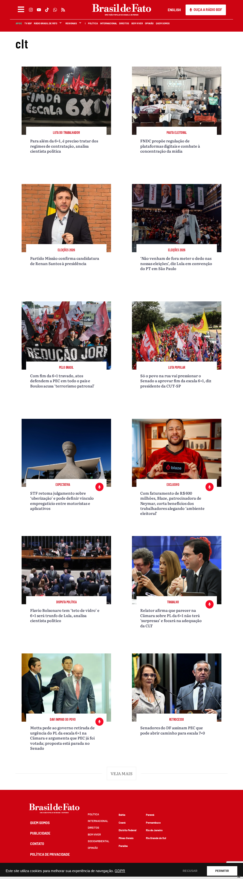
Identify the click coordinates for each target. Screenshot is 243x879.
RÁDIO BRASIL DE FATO (45, 23)
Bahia (122, 814)
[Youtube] (39, 10)
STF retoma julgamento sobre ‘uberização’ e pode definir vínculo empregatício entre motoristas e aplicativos (62, 500)
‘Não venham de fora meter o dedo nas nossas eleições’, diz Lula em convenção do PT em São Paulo (176, 263)
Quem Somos (162, 23)
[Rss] (63, 10)
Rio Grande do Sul (156, 838)
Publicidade (40, 833)
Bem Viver (137, 23)
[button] (121, 773)
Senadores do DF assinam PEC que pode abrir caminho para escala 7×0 (172, 730)
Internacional (108, 23)
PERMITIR (222, 871)
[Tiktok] (47, 10)
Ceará (122, 822)
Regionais (71, 23)
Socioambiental (98, 841)
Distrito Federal (127, 830)
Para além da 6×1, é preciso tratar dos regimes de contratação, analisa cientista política (64, 146)
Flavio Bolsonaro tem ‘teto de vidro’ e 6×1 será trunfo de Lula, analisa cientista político (64, 615)
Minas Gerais (126, 838)
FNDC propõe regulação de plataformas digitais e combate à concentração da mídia (170, 146)
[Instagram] (30, 10)
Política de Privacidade (50, 854)
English (174, 10)
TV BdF (28, 23)
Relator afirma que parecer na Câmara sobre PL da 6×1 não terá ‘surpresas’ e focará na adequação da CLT (171, 617)
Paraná (150, 814)
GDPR (120, 871)
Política (93, 23)
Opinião (149, 23)
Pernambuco (153, 822)
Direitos (124, 23)
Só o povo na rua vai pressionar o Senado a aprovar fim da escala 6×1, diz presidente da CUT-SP (175, 381)
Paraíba (123, 845)
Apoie (18, 23)
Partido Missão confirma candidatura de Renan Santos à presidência (64, 260)
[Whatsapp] (55, 10)
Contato (37, 844)
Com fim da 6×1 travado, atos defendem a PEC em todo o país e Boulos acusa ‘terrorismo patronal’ (62, 381)
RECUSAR (190, 871)
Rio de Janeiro (154, 830)
